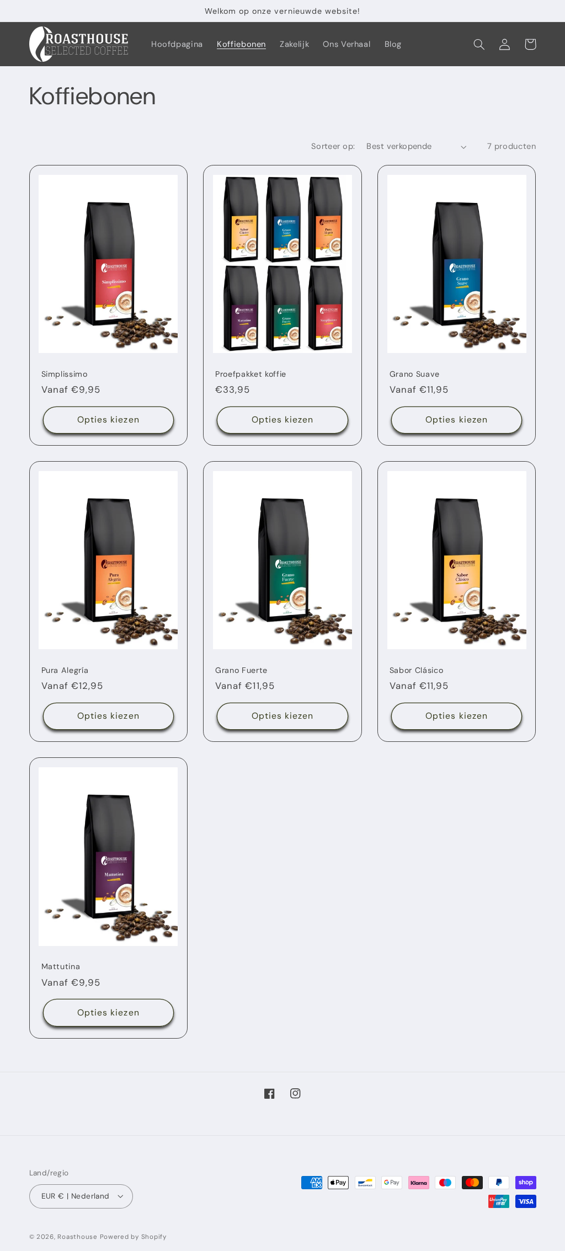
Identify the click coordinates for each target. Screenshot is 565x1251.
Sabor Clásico (417, 670)
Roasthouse (77, 1237)
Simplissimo (64, 374)
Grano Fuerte (241, 670)
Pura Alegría (65, 670)
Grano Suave (415, 374)
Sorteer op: (333, 146)
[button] (479, 44)
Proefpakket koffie (250, 374)
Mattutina (61, 966)
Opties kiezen (108, 419)
